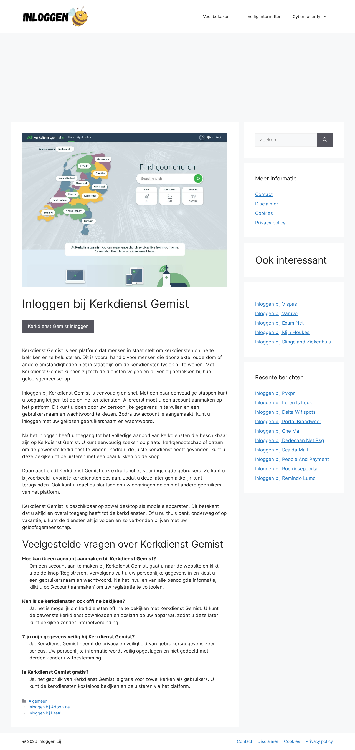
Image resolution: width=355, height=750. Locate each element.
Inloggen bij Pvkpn (275, 393)
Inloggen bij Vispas (276, 304)
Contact (264, 194)
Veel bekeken (216, 16)
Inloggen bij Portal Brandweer (288, 421)
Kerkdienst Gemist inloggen (58, 326)
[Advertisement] (177, 75)
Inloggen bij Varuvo (276, 313)
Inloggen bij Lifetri (45, 713)
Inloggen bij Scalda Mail (281, 450)
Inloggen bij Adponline (49, 706)
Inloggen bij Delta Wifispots (285, 412)
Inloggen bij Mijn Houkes (282, 332)
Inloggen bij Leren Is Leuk (283, 402)
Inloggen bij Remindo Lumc (285, 478)
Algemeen (38, 701)
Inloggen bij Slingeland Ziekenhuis (293, 342)
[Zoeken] (325, 140)
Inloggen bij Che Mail (278, 431)
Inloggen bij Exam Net (279, 323)
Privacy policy (270, 222)
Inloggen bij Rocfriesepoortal (287, 468)
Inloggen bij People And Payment (292, 459)
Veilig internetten (265, 16)
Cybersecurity (306, 16)
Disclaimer (266, 204)
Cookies (264, 213)
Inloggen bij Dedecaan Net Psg (289, 440)
